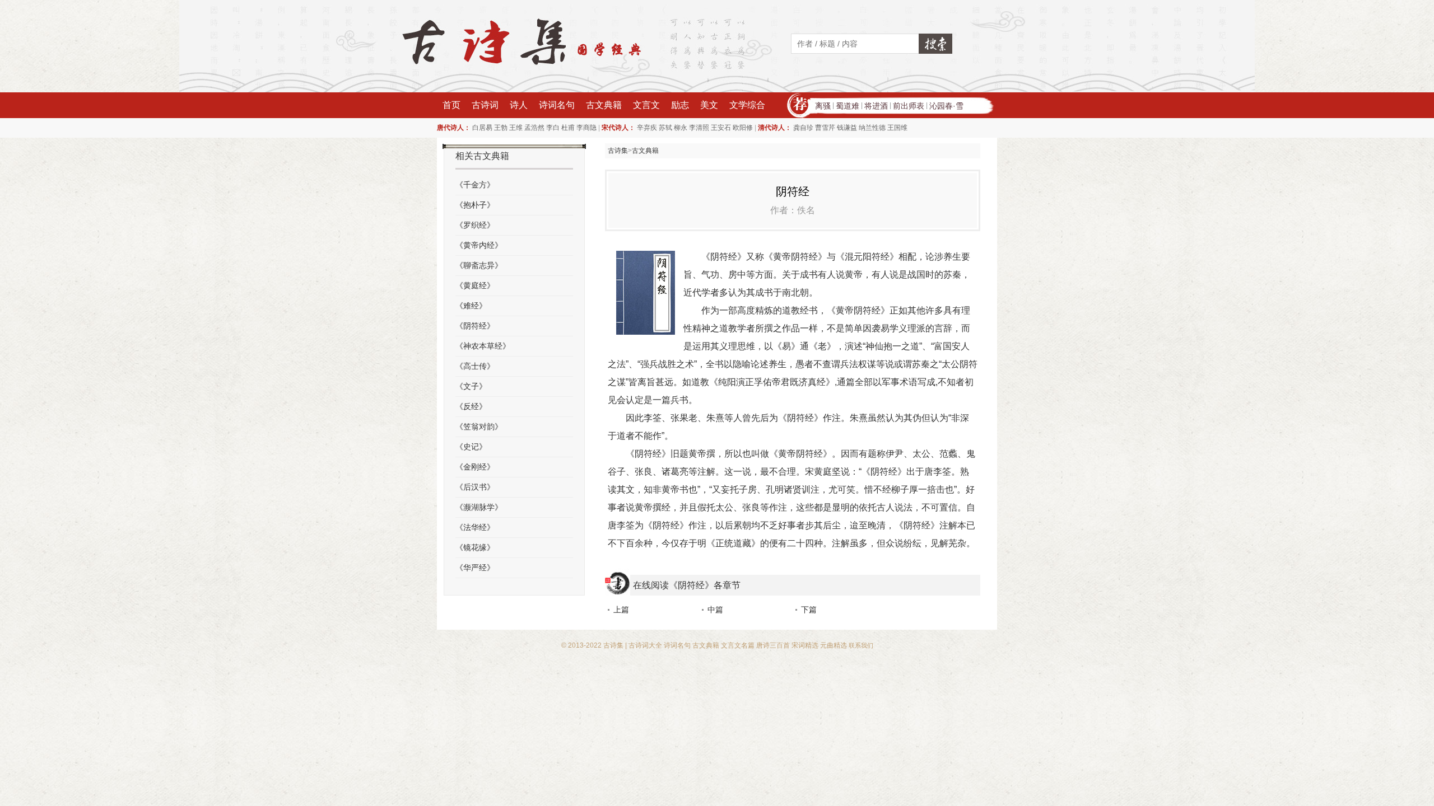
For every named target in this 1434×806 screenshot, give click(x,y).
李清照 (699, 128)
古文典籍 (604, 105)
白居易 (482, 128)
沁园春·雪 (946, 105)
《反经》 (471, 406)
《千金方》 (475, 184)
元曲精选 (833, 645)
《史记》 (471, 446)
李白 (553, 128)
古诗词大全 (645, 645)
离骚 (823, 105)
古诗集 (618, 150)
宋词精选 (805, 645)
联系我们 (861, 645)
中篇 (715, 609)
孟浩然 (534, 128)
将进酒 (876, 105)
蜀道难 (847, 105)
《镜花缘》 (475, 547)
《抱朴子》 (475, 204)
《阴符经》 (475, 325)
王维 (516, 128)
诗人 (519, 105)
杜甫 (568, 128)
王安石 (721, 128)
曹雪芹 (825, 128)
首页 (451, 105)
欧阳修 (743, 128)
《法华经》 (475, 527)
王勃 (501, 128)
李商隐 (586, 128)
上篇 (621, 609)
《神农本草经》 (482, 345)
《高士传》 (475, 366)
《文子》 (471, 386)
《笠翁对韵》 (478, 426)
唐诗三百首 (773, 645)
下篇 (809, 609)
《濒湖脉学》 (478, 507)
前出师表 (908, 105)
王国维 (897, 128)
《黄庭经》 (475, 285)
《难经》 (471, 305)
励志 (680, 105)
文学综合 (747, 105)
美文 (709, 105)
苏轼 (665, 128)
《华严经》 (475, 567)
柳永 (680, 128)
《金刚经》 (475, 466)
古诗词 (485, 105)
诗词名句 (557, 105)
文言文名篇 (738, 645)
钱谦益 (847, 128)
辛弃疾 (647, 128)
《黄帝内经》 (478, 245)
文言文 (646, 105)
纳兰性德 (872, 128)
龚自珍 (803, 128)
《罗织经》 (475, 225)
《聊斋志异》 (478, 265)
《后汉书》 (475, 486)
